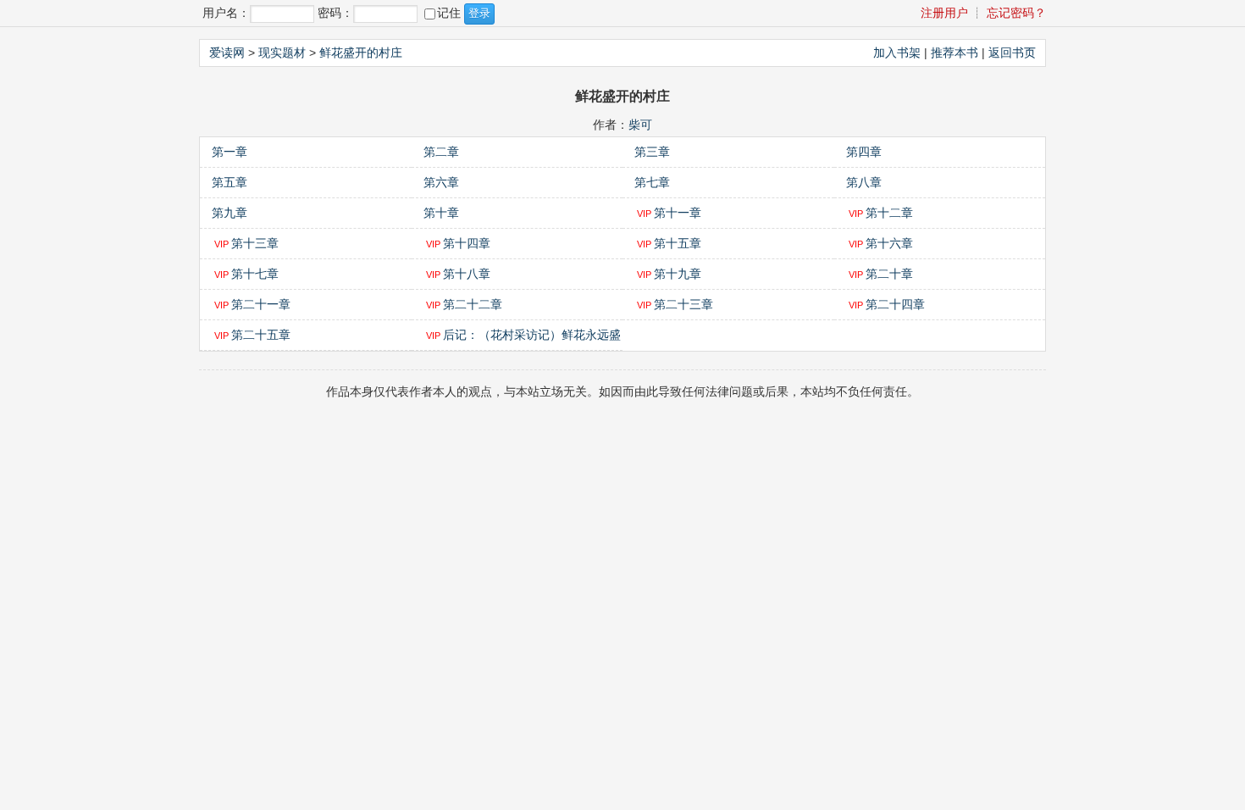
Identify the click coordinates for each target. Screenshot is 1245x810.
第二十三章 (683, 304)
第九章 (229, 212)
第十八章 (466, 273)
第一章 (229, 151)
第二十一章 (260, 304)
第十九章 (677, 273)
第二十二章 (472, 304)
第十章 (441, 212)
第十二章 (889, 212)
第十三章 (255, 243)
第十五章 (677, 243)
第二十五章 (260, 334)
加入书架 (897, 52)
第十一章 (677, 212)
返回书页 (1012, 52)
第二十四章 (895, 304)
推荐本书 (954, 52)
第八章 (864, 182)
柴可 (640, 124)
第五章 (229, 182)
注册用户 (944, 12)
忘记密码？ (1016, 12)
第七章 (652, 182)
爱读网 (227, 52)
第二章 (441, 151)
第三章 (652, 151)
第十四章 (466, 243)
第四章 (864, 151)
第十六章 (889, 243)
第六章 (441, 182)
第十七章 (255, 273)
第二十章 (889, 273)
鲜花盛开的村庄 (360, 52)
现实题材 (282, 52)
